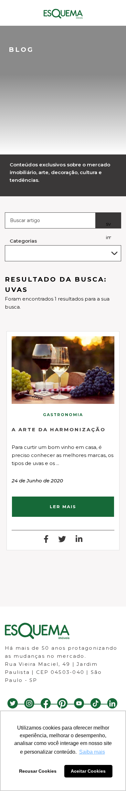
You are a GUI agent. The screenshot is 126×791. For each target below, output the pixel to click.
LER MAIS (63, 506)
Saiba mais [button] (92, 752)
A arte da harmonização (59, 429)
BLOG (21, 49)
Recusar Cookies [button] (38, 771)
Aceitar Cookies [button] (88, 771)
